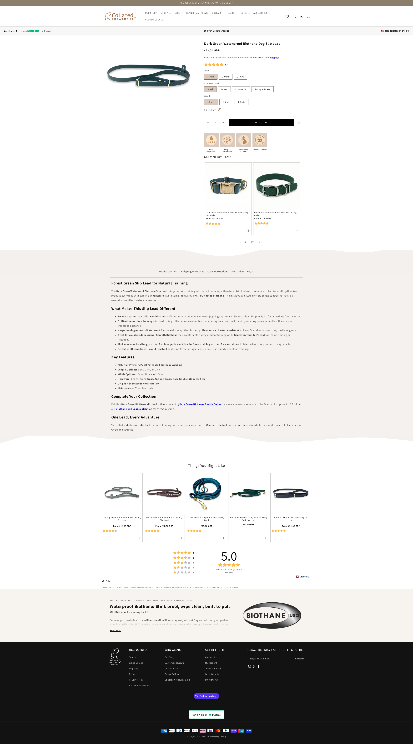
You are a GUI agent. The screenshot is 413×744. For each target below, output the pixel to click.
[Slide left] (245, 242)
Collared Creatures (201, 736)
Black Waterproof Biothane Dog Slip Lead (291, 519)
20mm (225, 76)
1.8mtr (241, 102)
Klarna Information (139, 685)
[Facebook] (258, 666)
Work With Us (212, 674)
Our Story (170, 657)
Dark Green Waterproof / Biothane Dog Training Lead (248, 519)
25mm (240, 76)
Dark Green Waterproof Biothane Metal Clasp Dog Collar (227, 214)
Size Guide (237, 271)
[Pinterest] (254, 666)
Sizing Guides (136, 662)
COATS (244, 12)
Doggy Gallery (172, 674)
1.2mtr (211, 102)
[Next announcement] (310, 3)
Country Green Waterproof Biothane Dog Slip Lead (122, 519)
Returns (133, 674)
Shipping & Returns (192, 271)
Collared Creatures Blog (177, 679)
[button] (178, 13)
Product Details (168, 271)
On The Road (171, 668)
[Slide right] (259, 242)
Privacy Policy (136, 679)
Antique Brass (262, 89)
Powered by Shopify (218, 736)
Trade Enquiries (213, 668)
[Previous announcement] (102, 3)
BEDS (177, 12)
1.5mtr (226, 102)
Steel (210, 89)
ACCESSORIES (260, 12)
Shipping (133, 668)
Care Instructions (217, 271)
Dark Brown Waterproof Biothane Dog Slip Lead (164, 519)
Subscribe (299, 659)
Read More (115, 630)
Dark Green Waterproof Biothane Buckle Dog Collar (275, 214)
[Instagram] (249, 666)
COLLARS (216, 12)
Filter (108, 581)
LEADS (231, 12)
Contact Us (211, 657)
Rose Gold (241, 89)
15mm (210, 76)
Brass (224, 89)
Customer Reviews (174, 662)
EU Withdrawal (213, 679)
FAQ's (250, 271)
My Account (211, 662)
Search (132, 657)
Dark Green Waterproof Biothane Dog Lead (206, 519)
